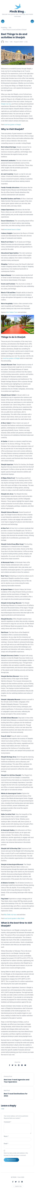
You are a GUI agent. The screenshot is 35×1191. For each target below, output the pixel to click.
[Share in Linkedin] (15, 1065)
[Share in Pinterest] (18, 1065)
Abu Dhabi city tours (10, 914)
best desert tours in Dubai (12, 229)
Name (6, 1136)
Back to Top (18, 1186)
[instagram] (19, 1182)
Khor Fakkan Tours (12, 312)
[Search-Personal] (2, 21)
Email (6, 1143)
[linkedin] (22, 1182)
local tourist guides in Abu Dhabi (14, 918)
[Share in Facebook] (9, 1065)
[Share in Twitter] (12, 1065)
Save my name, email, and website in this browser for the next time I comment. (16, 1154)
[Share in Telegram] (22, 1065)
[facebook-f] (12, 1182)
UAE (11, 41)
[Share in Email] (25, 1065)
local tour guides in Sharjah (12, 124)
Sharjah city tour (6, 104)
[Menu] (32, 21)
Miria (6, 41)
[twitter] (16, 1182)
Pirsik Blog (17, 11)
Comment (7, 1122)
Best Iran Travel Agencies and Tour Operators (16, 1081)
